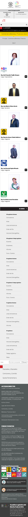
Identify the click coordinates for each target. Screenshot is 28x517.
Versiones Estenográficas (12, 233)
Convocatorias (10, 217)
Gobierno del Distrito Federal (9, 499)
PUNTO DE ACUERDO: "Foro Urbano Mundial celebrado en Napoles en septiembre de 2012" (13, 458)
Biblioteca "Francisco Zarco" (8, 412)
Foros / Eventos (10, 253)
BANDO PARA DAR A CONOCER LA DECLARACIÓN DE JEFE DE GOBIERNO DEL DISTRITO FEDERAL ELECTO (12, 393)
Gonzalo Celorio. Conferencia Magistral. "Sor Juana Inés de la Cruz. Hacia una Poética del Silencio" (12, 437)
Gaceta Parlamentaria (10, 378)
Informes (8, 249)
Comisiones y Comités (10, 373)
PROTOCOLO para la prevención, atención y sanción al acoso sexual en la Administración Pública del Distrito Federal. (12, 443)
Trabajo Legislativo (11, 353)
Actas (7, 221)
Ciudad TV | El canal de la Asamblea (10, 388)
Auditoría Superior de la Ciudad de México (12, 494)
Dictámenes (9, 245)
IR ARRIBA (22, 209)
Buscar (2, 362)
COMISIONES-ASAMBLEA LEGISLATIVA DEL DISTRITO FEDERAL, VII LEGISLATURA (12, 398)
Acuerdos (8, 241)
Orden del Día (9, 229)
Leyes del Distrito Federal (8, 405)
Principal (4, 38)
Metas (7, 357)
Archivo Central (5, 402)
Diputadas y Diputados (10, 369)
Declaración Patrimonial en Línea (10, 420)
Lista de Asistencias (11, 269)
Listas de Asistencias (11, 225)
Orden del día (9, 273)
